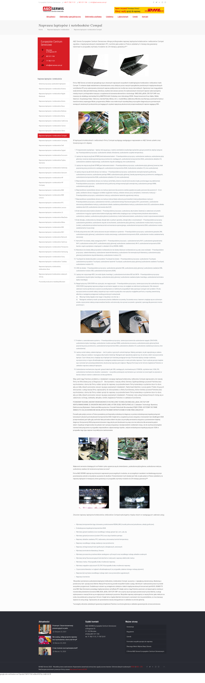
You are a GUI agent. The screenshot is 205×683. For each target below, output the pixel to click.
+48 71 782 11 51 (69, 2)
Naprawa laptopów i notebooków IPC (51, 202)
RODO (133, 667)
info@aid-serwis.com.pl (98, 2)
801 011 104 (83, 2)
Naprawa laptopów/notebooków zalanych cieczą (53, 275)
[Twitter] (156, 2)
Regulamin (130, 632)
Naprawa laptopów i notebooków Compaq (53, 140)
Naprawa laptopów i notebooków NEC (51, 232)
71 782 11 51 (50, 61)
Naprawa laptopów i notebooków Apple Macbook (52, 95)
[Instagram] (162, 2)
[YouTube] (159, 2)
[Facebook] (154, 2)
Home (41, 29)
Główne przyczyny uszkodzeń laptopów (52, 84)
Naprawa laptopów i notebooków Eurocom (53, 155)
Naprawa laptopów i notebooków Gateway (53, 168)
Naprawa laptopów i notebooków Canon (52, 126)
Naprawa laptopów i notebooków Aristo (52, 101)
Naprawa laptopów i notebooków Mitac (52, 222)
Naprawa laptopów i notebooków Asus (52, 106)
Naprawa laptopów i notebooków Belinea (52, 111)
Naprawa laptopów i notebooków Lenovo (52, 207)
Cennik (129, 636)
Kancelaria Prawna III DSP (78, 669)
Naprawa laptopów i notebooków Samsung (53, 252)
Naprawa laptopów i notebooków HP (51, 177)
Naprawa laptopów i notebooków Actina (52, 89)
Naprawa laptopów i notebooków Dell (51, 145)
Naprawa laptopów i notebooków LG (51, 212)
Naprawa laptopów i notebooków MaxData (53, 217)
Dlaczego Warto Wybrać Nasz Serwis (139, 646)
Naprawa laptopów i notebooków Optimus (53, 242)
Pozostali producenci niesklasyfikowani (52, 282)
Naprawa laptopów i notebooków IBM (51, 190)
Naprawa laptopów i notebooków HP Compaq (51, 184)
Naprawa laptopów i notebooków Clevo (52, 131)
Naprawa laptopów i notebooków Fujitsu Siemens (52, 161)
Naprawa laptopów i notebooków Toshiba (53, 261)
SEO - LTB (139, 667)
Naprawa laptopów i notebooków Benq (52, 116)
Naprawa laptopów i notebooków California (53, 121)
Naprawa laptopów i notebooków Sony (52, 257)
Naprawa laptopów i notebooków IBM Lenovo (51, 196)
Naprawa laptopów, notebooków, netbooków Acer (50, 268)
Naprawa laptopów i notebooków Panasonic (53, 247)
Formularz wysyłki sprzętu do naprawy (139, 641)
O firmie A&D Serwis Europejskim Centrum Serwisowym (145, 651)
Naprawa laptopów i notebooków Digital (52, 150)
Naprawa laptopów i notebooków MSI (51, 227)
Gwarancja (130, 627)
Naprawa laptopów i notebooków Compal (53, 135)
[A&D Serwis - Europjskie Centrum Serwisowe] (52, 9)
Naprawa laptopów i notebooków (58, 29)
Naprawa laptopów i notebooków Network (53, 237)
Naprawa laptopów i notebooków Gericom (53, 173)
